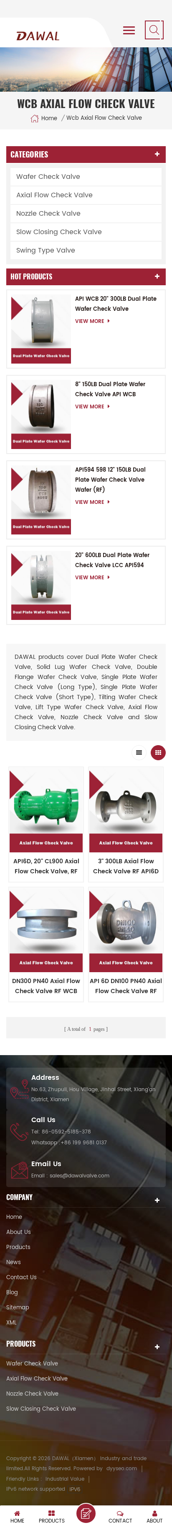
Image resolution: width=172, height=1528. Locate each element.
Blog (12, 1292)
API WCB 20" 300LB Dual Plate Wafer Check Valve (116, 304)
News (13, 1262)
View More (89, 321)
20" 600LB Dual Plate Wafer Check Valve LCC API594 (112, 560)
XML (11, 1323)
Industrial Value (65, 1479)
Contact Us (21, 1277)
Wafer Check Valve (48, 176)
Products (18, 1247)
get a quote (86, 1513)
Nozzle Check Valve (48, 213)
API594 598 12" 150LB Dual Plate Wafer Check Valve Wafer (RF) (110, 480)
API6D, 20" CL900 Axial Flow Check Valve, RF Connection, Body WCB (46, 867)
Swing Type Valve (45, 250)
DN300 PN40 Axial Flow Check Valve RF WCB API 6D (46, 986)
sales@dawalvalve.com (79, 1176)
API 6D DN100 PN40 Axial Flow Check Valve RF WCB (126, 986)
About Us (18, 1232)
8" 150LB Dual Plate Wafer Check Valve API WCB (110, 389)
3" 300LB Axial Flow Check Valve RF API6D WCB (126, 867)
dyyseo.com (121, 1469)
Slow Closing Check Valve (59, 232)
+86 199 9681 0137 (84, 1143)
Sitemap (17, 1307)
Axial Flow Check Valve (54, 195)
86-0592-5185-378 (66, 1132)
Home (49, 118)
